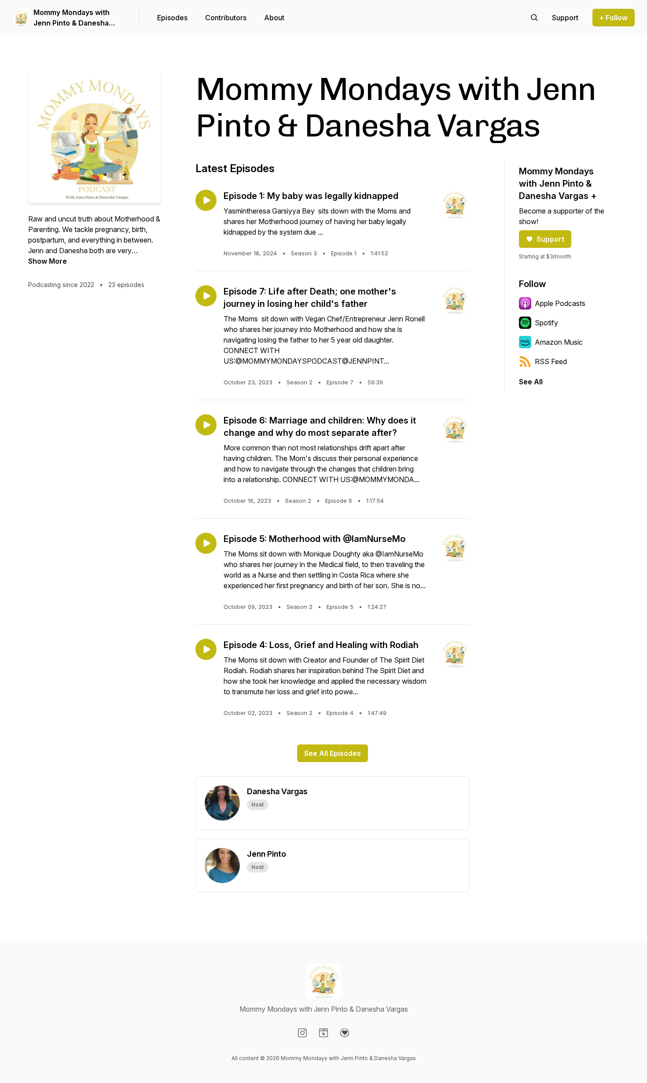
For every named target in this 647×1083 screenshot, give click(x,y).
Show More (47, 261)
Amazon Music (559, 342)
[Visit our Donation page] (344, 1032)
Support (550, 239)
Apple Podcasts (560, 303)
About (274, 17)
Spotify (546, 322)
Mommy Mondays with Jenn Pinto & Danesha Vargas (71, 18)
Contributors (225, 17)
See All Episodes (332, 753)
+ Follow (613, 17)
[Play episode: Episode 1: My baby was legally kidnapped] (206, 200)
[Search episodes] (534, 17)
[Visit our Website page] (323, 1032)
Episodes (172, 17)
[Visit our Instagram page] (302, 1032)
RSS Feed (551, 361)
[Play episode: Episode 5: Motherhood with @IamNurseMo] (206, 543)
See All (531, 381)
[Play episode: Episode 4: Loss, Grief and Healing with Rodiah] (206, 649)
